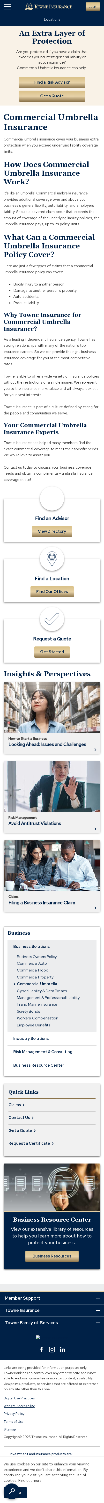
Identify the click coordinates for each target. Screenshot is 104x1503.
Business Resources (52, 1256)
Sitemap (10, 1429)
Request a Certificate (29, 1143)
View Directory (52, 531)
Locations (52, 19)
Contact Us (19, 1117)
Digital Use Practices (19, 1398)
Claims (14, 1104)
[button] (7, 7)
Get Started (52, 651)
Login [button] (93, 6)
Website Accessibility (19, 1406)
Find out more (30, 1480)
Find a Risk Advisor (52, 82)
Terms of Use (13, 1421)
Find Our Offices (52, 591)
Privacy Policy (14, 1413)
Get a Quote (52, 96)
